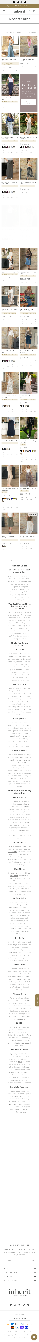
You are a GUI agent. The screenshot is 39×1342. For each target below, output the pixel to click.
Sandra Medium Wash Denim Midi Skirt (27, 310)
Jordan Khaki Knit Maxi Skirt (9, 351)
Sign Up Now (29, 102)
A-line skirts (12, 852)
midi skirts (17, 1027)
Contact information (20, 1337)
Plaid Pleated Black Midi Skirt (28, 182)
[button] (4, 11)
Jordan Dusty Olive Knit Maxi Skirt (9, 182)
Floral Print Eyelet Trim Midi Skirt (27, 60)
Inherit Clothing (17, 1332)
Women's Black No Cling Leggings (28, 441)
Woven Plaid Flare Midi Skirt (9, 310)
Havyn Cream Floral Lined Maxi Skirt (10, 396)
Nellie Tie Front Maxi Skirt (28, 488)
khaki (20, 1062)
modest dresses (15, 1104)
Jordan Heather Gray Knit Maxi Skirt (10, 138)
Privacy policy (8, 1335)
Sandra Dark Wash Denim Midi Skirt (28, 351)
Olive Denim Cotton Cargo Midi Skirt (26, 229)
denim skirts (18, 801)
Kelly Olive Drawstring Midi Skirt (9, 537)
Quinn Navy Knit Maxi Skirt (10, 441)
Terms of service (20, 1335)
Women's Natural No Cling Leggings (10, 489)
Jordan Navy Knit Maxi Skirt (9, 98)
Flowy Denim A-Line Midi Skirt (28, 272)
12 (27, 560)
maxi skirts (14, 876)
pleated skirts (25, 1000)
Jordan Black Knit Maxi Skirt (9, 229)
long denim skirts (16, 830)
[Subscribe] (33, 1260)
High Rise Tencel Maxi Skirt (9, 60)
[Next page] (33, 560)
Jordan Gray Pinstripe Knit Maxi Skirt (28, 138)
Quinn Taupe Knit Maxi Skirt (27, 396)
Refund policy (28, 1332)
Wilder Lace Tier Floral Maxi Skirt (27, 537)
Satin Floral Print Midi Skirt (10, 272)
